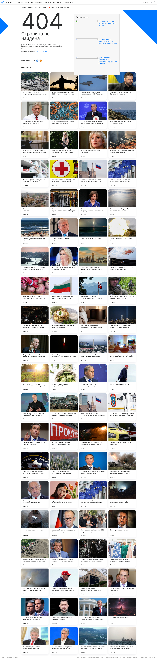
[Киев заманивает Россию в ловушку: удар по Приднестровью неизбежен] (93, 202)
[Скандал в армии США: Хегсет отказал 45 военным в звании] (64, 553)
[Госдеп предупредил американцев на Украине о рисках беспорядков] (93, 582)
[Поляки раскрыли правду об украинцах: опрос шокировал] (122, 173)
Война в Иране (42, 7)
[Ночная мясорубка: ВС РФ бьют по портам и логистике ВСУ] (122, 290)
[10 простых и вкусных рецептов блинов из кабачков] (64, 319)
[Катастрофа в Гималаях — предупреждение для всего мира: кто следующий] (35, 86)
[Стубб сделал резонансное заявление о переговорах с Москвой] (122, 524)
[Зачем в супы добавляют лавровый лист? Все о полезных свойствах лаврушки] (64, 378)
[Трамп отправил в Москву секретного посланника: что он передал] (64, 232)
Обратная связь (143, 657)
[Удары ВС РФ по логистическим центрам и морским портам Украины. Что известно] (93, 553)
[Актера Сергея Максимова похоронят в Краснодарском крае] (64, 348)
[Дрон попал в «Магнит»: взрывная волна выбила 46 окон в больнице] (122, 407)
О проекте (83, 657)
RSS (78, 657)
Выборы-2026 (28, 7)
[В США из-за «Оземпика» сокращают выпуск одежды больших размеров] (122, 553)
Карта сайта (152, 657)
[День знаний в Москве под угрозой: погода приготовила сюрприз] (64, 144)
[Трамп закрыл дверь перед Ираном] (122, 378)
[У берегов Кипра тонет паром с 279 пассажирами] (122, 115)
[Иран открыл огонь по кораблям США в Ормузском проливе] (35, 582)
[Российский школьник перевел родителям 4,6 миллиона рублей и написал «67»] (35, 144)
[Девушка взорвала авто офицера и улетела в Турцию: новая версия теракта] (64, 173)
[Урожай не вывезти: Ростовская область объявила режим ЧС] (35, 261)
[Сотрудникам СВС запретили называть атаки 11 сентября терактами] (122, 319)
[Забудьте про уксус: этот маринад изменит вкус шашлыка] (122, 144)
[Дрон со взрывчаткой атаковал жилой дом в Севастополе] (93, 348)
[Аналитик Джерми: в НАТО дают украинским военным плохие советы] (122, 232)
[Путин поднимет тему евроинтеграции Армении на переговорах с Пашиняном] (93, 378)
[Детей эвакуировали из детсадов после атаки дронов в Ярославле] (122, 348)
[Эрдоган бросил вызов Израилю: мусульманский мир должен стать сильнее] (35, 348)
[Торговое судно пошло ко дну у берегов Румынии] (35, 232)
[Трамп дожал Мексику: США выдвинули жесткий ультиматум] (64, 582)
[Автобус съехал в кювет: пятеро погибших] (122, 436)
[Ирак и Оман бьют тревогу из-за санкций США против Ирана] (122, 640)
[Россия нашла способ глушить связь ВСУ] (35, 524)
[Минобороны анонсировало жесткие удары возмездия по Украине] (122, 465)
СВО (52, 7)
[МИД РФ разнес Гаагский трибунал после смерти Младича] (93, 407)
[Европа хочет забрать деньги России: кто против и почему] (93, 494)
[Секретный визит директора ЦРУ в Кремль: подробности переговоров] (35, 436)
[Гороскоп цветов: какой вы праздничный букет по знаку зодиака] (64, 494)
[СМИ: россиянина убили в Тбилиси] (35, 202)
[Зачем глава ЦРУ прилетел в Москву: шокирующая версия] (35, 465)
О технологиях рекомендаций (95, 657)
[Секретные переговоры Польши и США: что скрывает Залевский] (64, 407)
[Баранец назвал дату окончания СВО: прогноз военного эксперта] (64, 86)
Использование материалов (130, 657)
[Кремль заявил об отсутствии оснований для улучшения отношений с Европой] (64, 640)
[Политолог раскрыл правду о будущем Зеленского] (122, 86)
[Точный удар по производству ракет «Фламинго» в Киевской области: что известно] (93, 436)
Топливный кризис (64, 7)
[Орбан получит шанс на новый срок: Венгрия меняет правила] (93, 115)
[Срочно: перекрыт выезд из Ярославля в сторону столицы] (35, 319)
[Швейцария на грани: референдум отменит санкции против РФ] (93, 290)
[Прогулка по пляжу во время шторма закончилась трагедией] (93, 232)
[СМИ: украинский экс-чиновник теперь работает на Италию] (35, 407)
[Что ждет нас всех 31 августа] (122, 611)
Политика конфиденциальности (113, 657)
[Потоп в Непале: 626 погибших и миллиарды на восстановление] (35, 553)
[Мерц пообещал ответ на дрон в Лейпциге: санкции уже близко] (64, 524)
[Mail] (2, 2)
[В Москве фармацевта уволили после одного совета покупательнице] (35, 173)
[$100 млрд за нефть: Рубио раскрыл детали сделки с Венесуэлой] (35, 611)
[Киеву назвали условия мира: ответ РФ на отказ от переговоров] (35, 115)
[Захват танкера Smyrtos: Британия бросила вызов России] (122, 202)
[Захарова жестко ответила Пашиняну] (93, 144)
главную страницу (41, 51)
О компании (9, 657)
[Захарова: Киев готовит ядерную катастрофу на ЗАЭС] (64, 261)
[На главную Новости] (9, 2)
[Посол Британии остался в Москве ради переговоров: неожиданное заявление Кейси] (93, 261)
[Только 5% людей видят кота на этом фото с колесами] (64, 115)
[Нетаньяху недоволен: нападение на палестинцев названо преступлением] (35, 494)
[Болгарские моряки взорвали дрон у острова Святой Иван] (64, 290)
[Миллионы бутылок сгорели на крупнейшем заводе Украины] (122, 494)
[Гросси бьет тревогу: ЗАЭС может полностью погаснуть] (93, 465)
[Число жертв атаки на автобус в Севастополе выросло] (122, 261)
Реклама (15, 657)
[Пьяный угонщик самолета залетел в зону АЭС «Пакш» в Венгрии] (93, 86)
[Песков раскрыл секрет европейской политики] (35, 640)
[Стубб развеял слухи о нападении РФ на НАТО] (122, 582)
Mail (3, 657)
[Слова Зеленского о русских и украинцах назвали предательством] (64, 611)
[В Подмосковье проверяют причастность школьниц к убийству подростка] (64, 436)
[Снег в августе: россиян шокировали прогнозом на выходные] (64, 465)
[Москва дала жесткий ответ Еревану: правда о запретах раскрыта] (93, 173)
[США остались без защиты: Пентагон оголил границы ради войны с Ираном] (93, 611)
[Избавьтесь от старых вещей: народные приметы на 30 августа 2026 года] (64, 202)
